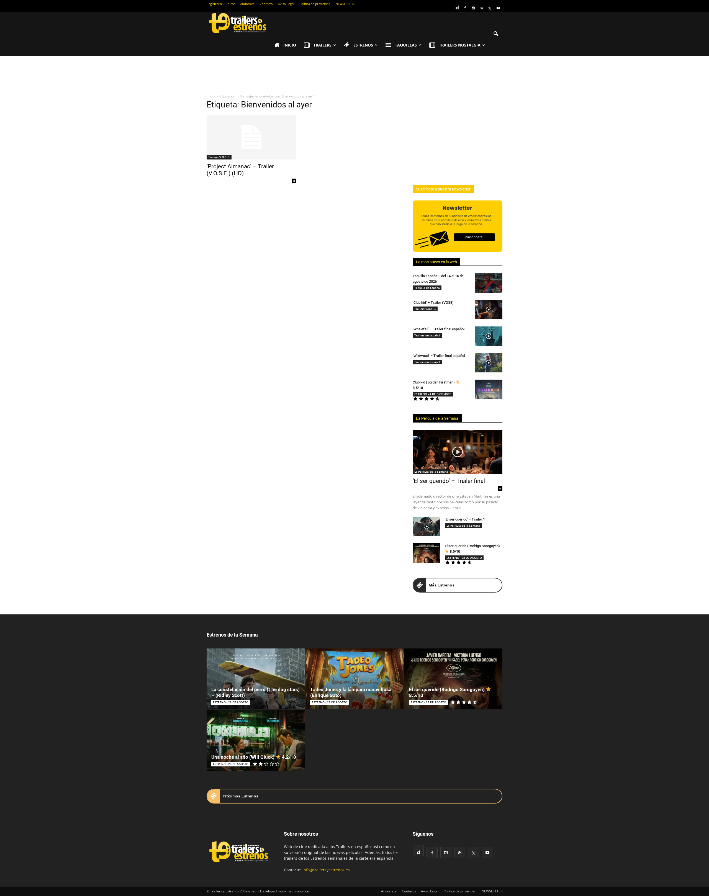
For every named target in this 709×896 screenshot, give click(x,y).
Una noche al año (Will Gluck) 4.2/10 (253, 757)
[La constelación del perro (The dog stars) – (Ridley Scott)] (256, 678)
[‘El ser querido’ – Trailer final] (457, 452)
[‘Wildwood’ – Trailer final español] (488, 362)
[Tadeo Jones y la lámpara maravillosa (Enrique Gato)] (354, 678)
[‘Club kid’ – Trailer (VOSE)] (488, 309)
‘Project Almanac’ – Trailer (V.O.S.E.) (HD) (240, 170)
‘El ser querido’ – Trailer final (449, 481)
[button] (495, 34)
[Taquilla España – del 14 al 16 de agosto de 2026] (488, 283)
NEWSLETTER (345, 4)
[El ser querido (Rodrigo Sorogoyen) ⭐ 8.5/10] (426, 553)
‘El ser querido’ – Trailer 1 (465, 519)
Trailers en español (427, 335)
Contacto (266, 4)
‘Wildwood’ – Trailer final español (439, 356)
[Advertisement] (354, 75)
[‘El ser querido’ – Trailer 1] (426, 526)
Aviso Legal (286, 4)
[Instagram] (473, 8)
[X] (490, 8)
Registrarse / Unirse (221, 4)
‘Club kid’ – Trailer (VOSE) (433, 302)
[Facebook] (465, 8)
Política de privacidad (314, 4)
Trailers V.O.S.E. (219, 157)
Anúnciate (247, 4)
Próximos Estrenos (240, 796)
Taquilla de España (427, 288)
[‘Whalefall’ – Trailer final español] (488, 336)
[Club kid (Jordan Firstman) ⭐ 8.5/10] (488, 389)
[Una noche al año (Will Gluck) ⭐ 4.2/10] (256, 740)
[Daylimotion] (457, 6)
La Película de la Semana (437, 418)
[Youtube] (498, 8)
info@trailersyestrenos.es (326, 869)
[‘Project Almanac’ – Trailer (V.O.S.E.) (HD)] (251, 137)
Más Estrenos (441, 585)
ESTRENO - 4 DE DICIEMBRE (432, 394)
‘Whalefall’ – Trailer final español (438, 329)
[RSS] (481, 8)
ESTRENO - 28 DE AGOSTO (464, 558)
